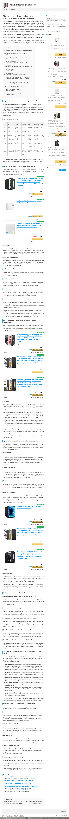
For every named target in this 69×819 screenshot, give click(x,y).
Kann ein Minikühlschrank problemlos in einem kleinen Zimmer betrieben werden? (24, 776)
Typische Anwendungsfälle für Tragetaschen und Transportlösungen (18, 66)
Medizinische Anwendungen (12, 61)
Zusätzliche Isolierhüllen (11, 87)
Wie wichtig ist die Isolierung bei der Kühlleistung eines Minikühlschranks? (22, 786)
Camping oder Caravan (11, 69)
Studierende (9, 54)
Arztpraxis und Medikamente (12, 71)
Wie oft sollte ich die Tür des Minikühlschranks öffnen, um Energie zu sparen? (22, 789)
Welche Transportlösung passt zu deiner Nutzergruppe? (16, 53)
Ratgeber (13, 9)
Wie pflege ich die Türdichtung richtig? (54, 24)
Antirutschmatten (10, 90)
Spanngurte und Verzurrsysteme (13, 89)
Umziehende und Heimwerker (12, 58)
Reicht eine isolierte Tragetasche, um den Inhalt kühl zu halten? (18, 77)
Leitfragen (9, 65)
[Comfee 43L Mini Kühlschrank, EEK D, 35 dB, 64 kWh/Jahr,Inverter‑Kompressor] (57, 40)
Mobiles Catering (10, 73)
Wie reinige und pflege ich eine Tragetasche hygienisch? (17, 82)
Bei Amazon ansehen (37, 193)
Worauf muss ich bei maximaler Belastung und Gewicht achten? (18, 78)
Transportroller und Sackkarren (12, 91)
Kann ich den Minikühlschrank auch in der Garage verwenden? (19, 780)
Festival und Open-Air (11, 70)
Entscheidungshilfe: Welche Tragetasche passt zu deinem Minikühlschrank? (16, 63)
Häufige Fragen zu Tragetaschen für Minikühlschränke (15, 74)
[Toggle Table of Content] (32, 48)
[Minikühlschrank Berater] (5, 7)
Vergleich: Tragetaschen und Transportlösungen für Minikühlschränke (18, 50)
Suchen (48, 167)
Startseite (5, 9)
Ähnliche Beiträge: (10, 94)
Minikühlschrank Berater (23, 4)
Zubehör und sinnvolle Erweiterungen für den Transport (16, 86)
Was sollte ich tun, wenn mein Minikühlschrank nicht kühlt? (18, 783)
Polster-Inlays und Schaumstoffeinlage (14, 93)
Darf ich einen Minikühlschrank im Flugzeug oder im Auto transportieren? (17, 80)
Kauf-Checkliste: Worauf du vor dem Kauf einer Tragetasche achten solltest (18, 84)
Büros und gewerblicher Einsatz (13, 59)
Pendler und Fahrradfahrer (12, 57)
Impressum (63, 811)
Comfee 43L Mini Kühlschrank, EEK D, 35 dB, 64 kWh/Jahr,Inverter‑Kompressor (56, 47)
